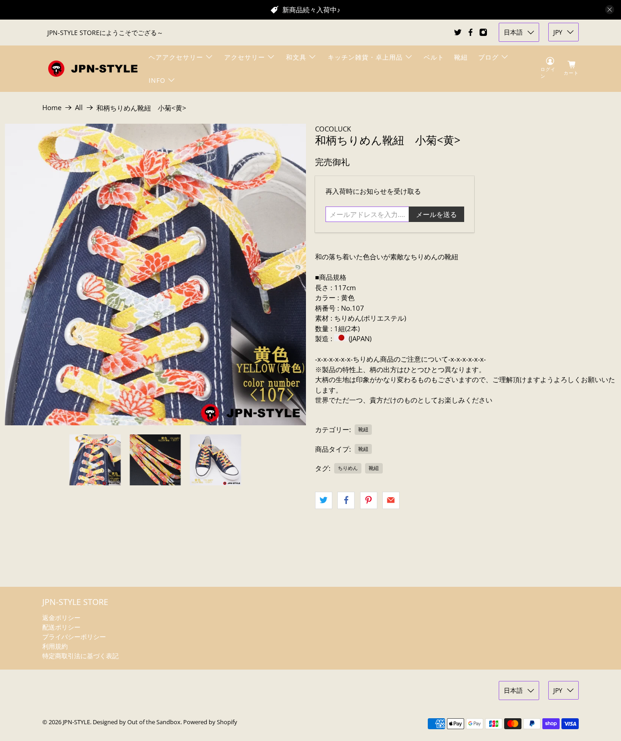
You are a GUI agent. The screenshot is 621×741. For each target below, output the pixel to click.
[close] (609, 9)
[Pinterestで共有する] (368, 500)
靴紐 (461, 57)
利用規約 (55, 646)
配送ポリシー (61, 627)
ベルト (434, 57)
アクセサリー (244, 57)
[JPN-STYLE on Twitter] (458, 32)
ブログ (488, 57)
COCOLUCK (333, 128)
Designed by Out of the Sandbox (136, 722)
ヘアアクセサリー (176, 57)
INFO (157, 80)
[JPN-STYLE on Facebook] (470, 32)
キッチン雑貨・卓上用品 (365, 57)
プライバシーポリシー (74, 636)
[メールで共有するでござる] (391, 500)
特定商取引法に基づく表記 (80, 655)
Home (51, 107)
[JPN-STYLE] (92, 68)
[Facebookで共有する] (346, 500)
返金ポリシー (61, 617)
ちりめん (348, 467)
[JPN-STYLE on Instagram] (483, 32)
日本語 (513, 32)
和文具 (296, 57)
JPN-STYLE (76, 722)
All (79, 107)
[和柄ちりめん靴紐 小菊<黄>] (155, 274)
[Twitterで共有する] (323, 500)
